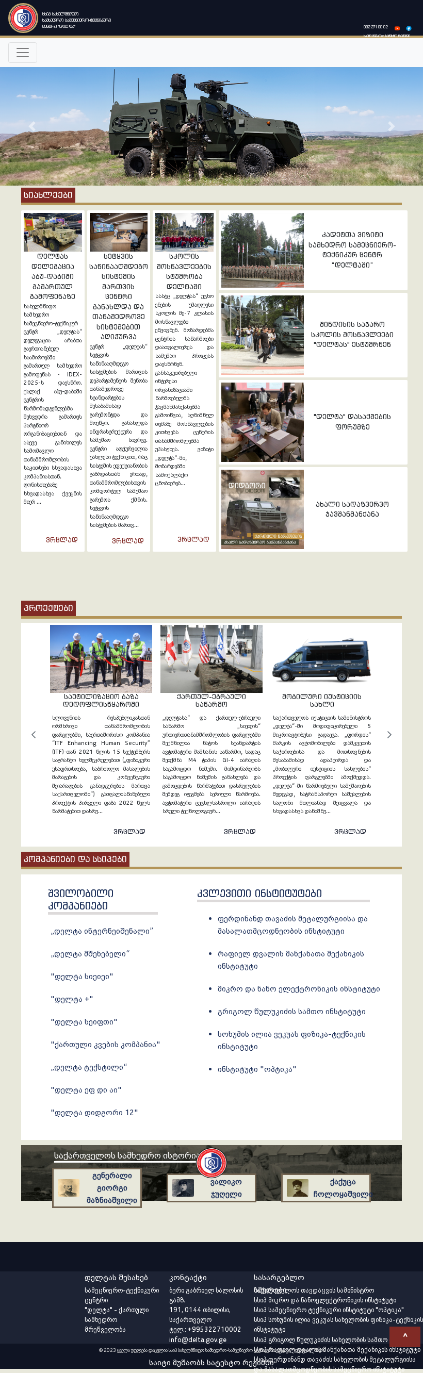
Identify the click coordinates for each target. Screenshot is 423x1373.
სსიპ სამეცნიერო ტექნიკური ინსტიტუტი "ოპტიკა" (329, 1309)
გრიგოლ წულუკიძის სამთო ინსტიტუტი (292, 1011)
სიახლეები (48, 195)
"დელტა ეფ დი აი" (86, 1090)
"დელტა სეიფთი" (84, 1022)
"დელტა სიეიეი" (82, 976)
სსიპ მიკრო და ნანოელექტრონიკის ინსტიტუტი (325, 1300)
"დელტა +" (72, 999)
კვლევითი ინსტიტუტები (259, 893)
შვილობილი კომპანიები (80, 899)
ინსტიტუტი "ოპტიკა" (257, 1069)
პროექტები (48, 608)
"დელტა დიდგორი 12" (94, 1112)
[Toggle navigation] (22, 52)
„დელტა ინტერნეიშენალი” (102, 931)
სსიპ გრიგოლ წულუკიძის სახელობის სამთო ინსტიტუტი (337, 1339)
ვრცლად (62, 540)
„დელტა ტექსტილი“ (89, 1067)
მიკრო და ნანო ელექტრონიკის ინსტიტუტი (299, 989)
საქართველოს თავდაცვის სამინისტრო (314, 1290)
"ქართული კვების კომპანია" (105, 1044)
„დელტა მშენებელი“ (90, 953)
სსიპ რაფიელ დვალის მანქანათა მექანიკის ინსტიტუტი (337, 1349)
